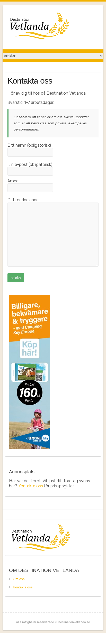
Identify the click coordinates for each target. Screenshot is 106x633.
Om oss (19, 579)
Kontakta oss (30, 485)
